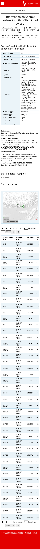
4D (26, 28)
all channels (5, 178)
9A (7, 30)
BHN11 (5, 399)
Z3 (25, 37)
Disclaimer (28, 532)
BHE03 (5, 256)
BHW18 (5, 517)
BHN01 (5, 337)
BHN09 (5, 387)
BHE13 (5, 318)
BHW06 (5, 443)
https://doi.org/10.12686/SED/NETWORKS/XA (17, 146)
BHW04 (5, 430)
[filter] (5, 239)
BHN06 (5, 368)
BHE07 (5, 281)
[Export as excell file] (13, 232)
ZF (32, 37)
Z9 (29, 37)
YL (14, 37)
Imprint (35, 532)
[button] (2, 4)
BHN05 (5, 362)
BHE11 (5, 306)
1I (19, 28)
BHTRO (5, 405)
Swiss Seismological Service (14, 532)
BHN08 (5, 381)
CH (16, 28)
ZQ (19, 39)
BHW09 (5, 461)
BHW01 (5, 412)
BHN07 (5, 374)
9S (14, 30)
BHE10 (5, 300)
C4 (17, 30)
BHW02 (5, 418)
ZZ (20, 32)
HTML (17, 148)
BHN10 (5, 393)
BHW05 (5, 436)
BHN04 (5, 356)
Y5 (22, 37)
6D (32, 35)
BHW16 (5, 505)
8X (3, 30)
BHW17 (5, 511)
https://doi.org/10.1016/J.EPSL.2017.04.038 (16, 163)
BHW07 (5, 449)
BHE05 (5, 269)
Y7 (34, 30)
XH (3, 37)
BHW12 (5, 480)
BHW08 (5, 455)
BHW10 (5, 467)
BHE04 (5, 263)
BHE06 (5, 275)
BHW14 (5, 492)
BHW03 (5, 424)
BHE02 (5, 250)
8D (34, 28)
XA (36, 35)
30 (23, 28)
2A (21, 35)
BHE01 (5, 244)
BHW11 (5, 474)
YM (18, 37)
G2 (21, 30)
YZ (38, 30)
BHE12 (5, 312)
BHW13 (5, 486)
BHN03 (5, 349)
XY (31, 30)
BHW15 (5, 498)
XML (25, 148)
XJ (27, 30)
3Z (25, 35)
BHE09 (5, 294)
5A (30, 28)
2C (28, 35)
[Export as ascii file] (18, 232)
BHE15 (5, 331)
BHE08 (5, 287)
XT (11, 37)
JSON (22, 148)
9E (10, 30)
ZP (36, 37)
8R (37, 28)
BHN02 (5, 343)
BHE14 (5, 325)
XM (7, 37)
